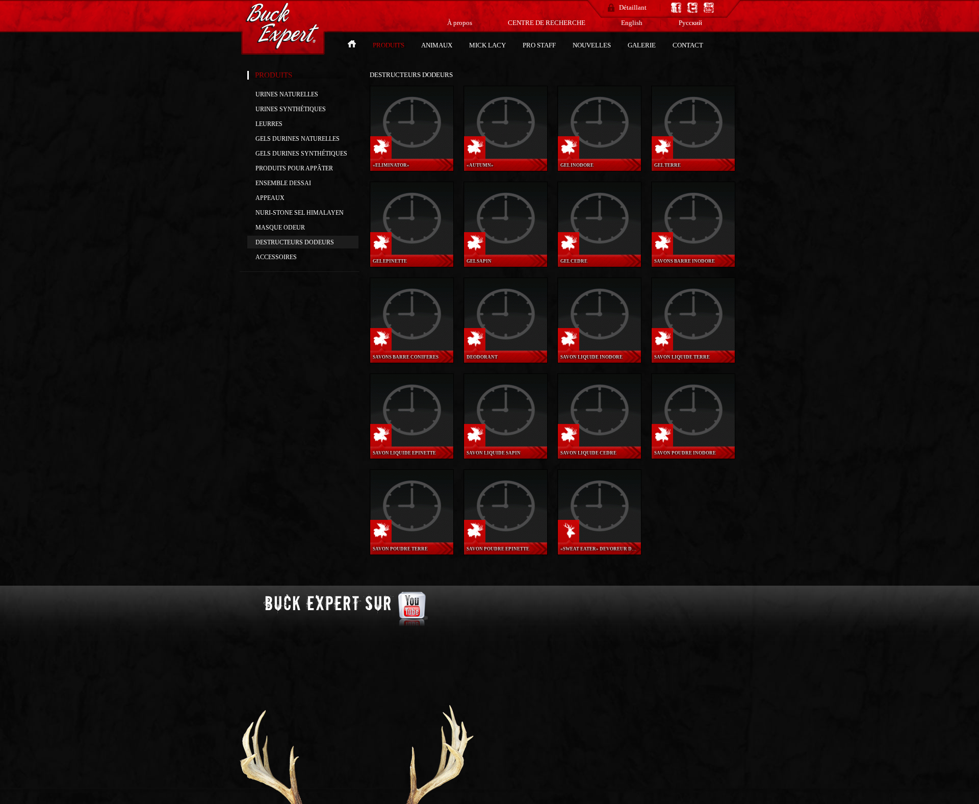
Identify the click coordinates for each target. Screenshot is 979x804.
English (631, 23)
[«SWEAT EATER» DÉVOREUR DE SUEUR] (599, 539)
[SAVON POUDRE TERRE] (412, 539)
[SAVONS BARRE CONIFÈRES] (412, 347)
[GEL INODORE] (599, 156)
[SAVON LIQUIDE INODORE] (599, 347)
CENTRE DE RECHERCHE (547, 23)
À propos (460, 23)
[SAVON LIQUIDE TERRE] (693, 347)
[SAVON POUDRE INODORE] (693, 443)
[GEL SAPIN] (506, 251)
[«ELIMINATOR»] (412, 156)
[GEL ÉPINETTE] (412, 251)
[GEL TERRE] (693, 156)
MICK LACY (488, 45)
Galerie (642, 45)
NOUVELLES (592, 45)
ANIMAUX (437, 45)
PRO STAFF (540, 45)
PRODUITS (389, 45)
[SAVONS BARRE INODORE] (693, 251)
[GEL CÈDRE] (599, 251)
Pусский (690, 23)
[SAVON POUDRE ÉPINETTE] (506, 539)
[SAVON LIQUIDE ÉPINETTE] (412, 443)
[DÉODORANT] (506, 347)
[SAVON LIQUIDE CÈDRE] (599, 443)
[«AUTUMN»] (506, 156)
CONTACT (688, 45)
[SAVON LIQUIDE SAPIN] (506, 443)
